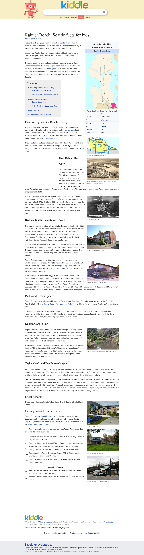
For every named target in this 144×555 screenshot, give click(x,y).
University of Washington (49, 422)
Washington (105, 120)
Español (87, 17)
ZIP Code (89, 129)
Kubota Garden (49, 304)
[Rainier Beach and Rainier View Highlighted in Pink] (102, 81)
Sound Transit (46, 416)
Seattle (103, 126)
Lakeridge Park (65, 304)
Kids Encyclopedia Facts (33, 38)
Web (61, 17)
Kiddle (27, 552)
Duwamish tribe (49, 138)
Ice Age (71, 130)
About (42, 552)
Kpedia (81, 17)
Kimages (74, 17)
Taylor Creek (29, 369)
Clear (100, 12)
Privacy (49, 552)
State (87, 120)
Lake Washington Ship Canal (61, 265)
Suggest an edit (93, 533)
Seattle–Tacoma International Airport (41, 424)
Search (104, 12)
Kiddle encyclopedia (44, 522)
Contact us (57, 552)
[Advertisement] (72, 25)
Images (67, 17)
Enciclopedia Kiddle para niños (74, 552)
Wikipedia (28, 550)
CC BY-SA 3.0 (47, 548)
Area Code (89, 133)
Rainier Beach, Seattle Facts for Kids (38, 527)
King (102, 123)
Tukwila (28, 77)
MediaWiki (58, 550)
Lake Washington (31, 55)
